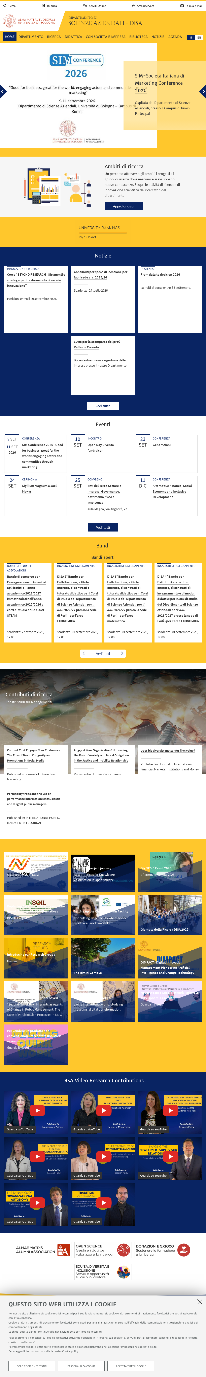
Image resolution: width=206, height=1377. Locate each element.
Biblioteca (138, 37)
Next (122, 654)
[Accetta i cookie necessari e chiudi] (200, 1302)
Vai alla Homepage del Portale (29, 21)
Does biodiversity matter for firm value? (168, 750)
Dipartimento (31, 37)
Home (10, 37)
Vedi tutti (103, 527)
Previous (84, 654)
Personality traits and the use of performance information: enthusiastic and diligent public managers (33, 799)
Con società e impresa (106, 37)
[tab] (191, 37)
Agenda (175, 37)
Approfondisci (123, 206)
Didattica (73, 37)
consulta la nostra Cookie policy (59, 1351)
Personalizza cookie (81, 1366)
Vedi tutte (103, 406)
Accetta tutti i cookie (131, 1366)
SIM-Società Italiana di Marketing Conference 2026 (159, 83)
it (191, 37)
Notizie (157, 37)
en (199, 37)
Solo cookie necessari (32, 1366)
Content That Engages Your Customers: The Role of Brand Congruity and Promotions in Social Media (34, 755)
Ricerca (54, 37)
